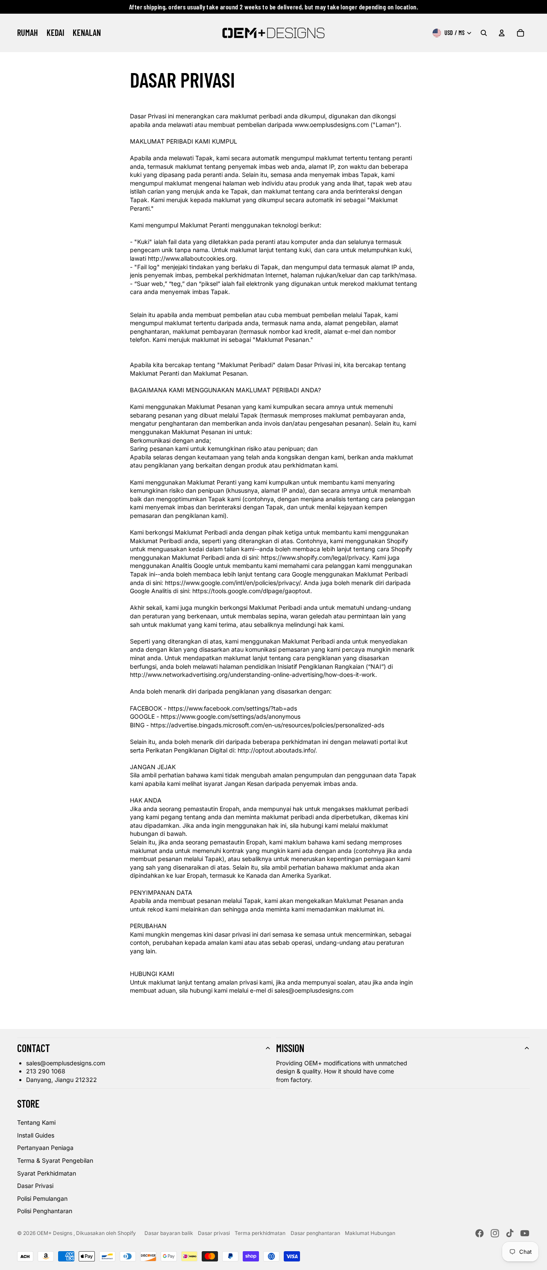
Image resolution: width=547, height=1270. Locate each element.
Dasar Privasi (35, 1185)
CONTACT (33, 1048)
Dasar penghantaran (315, 1233)
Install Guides (35, 1135)
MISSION (290, 1048)
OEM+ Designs (55, 1233)
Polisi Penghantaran (44, 1210)
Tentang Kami (36, 1122)
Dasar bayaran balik (168, 1233)
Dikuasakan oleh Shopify (106, 1233)
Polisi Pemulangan (42, 1198)
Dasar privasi (214, 1233)
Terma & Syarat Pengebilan (55, 1160)
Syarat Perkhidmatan (46, 1173)
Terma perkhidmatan (260, 1233)
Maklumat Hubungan (370, 1233)
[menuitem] (27, 33)
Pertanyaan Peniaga (45, 1147)
